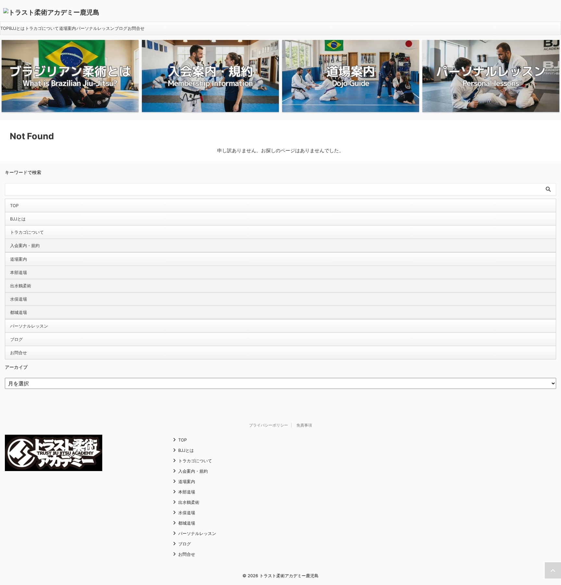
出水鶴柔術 (20, 285)
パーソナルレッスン (95, 28)
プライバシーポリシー (268, 425)
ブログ (121, 28)
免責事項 (304, 425)
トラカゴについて (42, 28)
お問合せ (136, 28)
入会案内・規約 (25, 245)
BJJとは (17, 28)
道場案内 (67, 28)
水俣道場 (18, 299)
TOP (4, 28)
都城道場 (18, 312)
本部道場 (18, 272)
